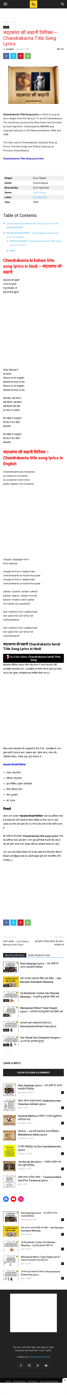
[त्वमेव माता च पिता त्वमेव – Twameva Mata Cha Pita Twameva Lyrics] (9, 1181)
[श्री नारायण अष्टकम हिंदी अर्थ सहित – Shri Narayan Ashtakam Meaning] (11, 982)
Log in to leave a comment (33, 1072)
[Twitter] (13, 56)
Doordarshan (40, 197)
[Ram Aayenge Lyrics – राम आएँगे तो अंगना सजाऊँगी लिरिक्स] (11, 967)
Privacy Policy (19, 1381)
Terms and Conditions (49, 1381)
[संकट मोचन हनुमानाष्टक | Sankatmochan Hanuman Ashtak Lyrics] (9, 1105)
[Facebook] (6, 56)
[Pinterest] (20, 56)
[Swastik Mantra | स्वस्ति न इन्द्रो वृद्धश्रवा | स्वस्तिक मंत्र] (9, 1120)
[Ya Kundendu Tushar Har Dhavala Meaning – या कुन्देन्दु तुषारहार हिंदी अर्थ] (11, 996)
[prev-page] (5, 1053)
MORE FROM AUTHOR (39, 955)
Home (5, 22)
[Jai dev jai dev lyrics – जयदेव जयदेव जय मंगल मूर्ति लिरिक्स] (9, 1166)
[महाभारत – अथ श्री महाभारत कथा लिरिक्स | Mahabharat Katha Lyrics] (9, 1135)
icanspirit (10, 49)
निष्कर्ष (12, 250)
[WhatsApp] (28, 56)
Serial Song (39, 192)
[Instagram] (29, 1365)
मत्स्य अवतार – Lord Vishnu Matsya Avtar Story (16, 943)
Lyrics (13, 22)
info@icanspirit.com (39, 1356)
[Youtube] (46, 1366)
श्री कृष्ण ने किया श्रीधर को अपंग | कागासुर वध (49, 943)
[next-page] (10, 1053)
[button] (5, 4)
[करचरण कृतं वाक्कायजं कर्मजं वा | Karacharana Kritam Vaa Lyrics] (11, 1026)
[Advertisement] (33, 14)
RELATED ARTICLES (14, 955)
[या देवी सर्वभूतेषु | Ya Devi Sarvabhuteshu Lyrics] (9, 1151)
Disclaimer (32, 1381)
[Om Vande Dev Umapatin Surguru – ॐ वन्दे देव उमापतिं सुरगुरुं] (11, 1041)
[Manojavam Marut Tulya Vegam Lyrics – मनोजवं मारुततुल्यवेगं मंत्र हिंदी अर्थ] (11, 1011)
